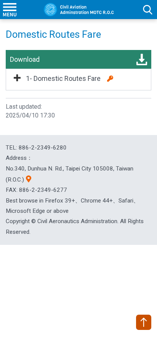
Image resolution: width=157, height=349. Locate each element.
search (147, 9)
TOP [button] (143, 322)
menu (9, 9)
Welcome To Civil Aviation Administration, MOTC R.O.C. (78, 9)
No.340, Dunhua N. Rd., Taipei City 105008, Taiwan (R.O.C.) (69, 174)
